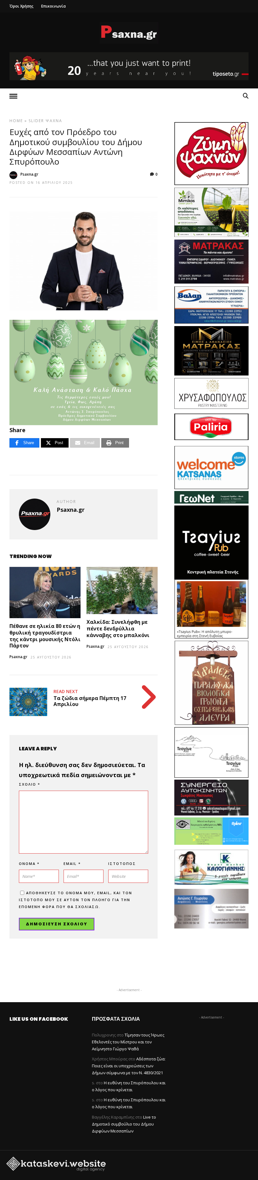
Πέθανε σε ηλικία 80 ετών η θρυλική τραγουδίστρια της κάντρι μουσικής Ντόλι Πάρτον (45, 636)
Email (72, 863)
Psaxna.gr (29, 174)
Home (16, 120)
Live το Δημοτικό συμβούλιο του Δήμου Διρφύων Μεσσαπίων (124, 1124)
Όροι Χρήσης (21, 6)
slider (36, 120)
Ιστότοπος (122, 863)
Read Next (65, 691)
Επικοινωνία (53, 6)
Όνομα (29, 863)
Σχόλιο (29, 784)
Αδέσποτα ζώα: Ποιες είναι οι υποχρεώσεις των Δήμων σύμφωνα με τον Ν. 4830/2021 (128, 1066)
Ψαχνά (54, 120)
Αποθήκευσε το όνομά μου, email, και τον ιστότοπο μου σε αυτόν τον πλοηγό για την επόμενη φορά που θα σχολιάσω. (75, 899)
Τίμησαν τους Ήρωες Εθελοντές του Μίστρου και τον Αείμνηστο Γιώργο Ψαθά (128, 1042)
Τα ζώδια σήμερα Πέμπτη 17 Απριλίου (89, 701)
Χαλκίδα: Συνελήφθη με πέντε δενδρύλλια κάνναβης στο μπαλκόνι (118, 628)
